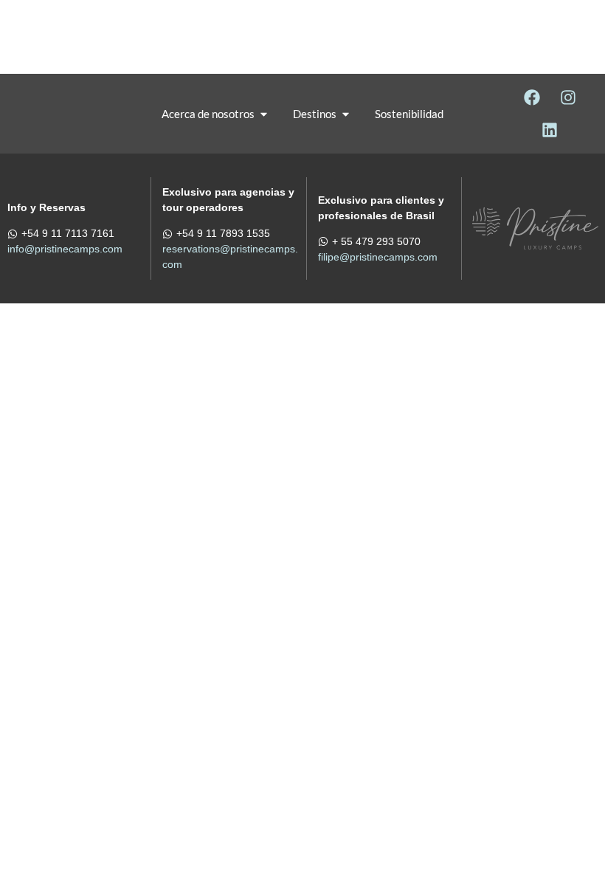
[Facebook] (532, 97)
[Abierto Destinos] (345, 114)
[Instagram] (568, 97)
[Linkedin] (549, 130)
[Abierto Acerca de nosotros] (263, 114)
